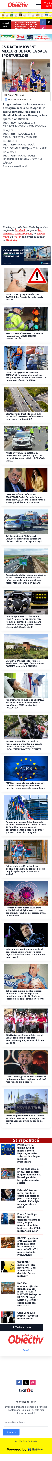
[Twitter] (26, 1382)
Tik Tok (18, 236)
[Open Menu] (38, 4)
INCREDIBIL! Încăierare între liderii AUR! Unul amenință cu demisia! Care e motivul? (26, 1269)
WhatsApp (12, 240)
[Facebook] (19, 1382)
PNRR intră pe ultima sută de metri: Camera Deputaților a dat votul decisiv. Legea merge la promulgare (25, 785)
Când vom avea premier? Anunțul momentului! (27, 1315)
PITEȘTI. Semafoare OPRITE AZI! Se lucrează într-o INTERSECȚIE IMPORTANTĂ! (24, 336)
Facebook (20, 230)
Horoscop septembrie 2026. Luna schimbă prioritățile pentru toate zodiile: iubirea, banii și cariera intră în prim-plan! (26, 911)
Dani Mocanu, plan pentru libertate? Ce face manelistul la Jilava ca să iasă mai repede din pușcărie (26, 1079)
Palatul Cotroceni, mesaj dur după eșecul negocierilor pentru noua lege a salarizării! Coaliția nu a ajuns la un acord (25, 953)
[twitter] (49, 22)
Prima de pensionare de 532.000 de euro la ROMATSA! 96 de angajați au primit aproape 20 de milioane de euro (25, 1119)
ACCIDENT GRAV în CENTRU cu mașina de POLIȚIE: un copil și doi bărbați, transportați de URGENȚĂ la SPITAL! (25, 456)
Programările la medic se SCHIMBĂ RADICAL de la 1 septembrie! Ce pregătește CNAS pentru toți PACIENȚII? (25, 703)
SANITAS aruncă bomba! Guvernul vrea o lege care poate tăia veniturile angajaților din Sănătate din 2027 (25, 1039)
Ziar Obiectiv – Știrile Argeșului (22, 232)
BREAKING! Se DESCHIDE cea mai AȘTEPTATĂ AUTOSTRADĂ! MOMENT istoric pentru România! (24, 416)
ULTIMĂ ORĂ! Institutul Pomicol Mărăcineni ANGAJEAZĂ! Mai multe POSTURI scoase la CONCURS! (25, 663)
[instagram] (43, 28)
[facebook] (43, 22)
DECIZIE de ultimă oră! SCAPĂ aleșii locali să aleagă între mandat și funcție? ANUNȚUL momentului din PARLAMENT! (28, 1246)
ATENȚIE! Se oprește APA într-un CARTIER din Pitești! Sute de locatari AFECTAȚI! (26, 25)
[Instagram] (33, 1382)
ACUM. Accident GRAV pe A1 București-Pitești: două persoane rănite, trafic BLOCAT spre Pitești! (24, 539)
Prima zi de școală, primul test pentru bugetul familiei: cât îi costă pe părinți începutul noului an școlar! (25, 870)
